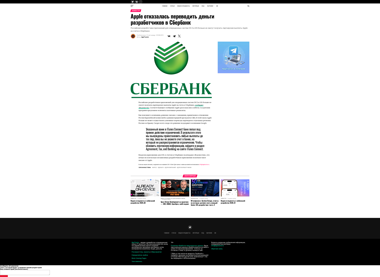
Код (203, 6)
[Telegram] (174, 36)
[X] (179, 36)
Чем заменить (137, 261)
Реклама (135, 252)
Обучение (210, 6)
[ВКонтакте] (169, 36)
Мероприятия (157, 252)
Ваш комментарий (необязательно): (14, 269)
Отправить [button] (4, 276)
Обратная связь (217, 249)
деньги (161, 167)
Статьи (172, 6)
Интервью (195, 6)
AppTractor (145, 37)
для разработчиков (184, 167)
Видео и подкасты (183, 6)
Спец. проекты (144, 252)
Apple (155, 167)
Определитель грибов (140, 255)
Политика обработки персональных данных (187, 246)
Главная (164, 6)
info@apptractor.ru (204, 164)
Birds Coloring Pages (139, 258)
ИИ (217, 6)
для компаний (170, 167)
